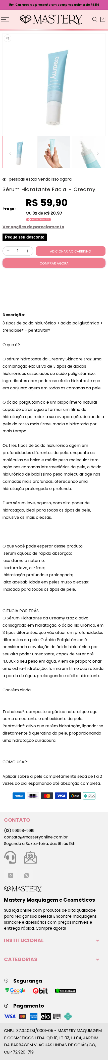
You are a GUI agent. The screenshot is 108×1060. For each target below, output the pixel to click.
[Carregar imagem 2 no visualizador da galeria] (53, 152)
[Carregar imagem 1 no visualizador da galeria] (19, 152)
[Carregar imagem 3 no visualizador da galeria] (89, 152)
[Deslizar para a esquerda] (10, 154)
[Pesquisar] (95, 19)
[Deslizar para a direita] (98, 154)
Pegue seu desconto (24, 237)
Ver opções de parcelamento (33, 227)
